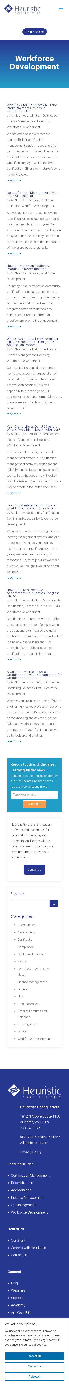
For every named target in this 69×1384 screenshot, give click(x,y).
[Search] (53, 903)
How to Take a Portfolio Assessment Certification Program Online (33, 593)
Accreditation (32, 115)
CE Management (23, 1205)
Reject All (34, 1376)
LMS (39, 518)
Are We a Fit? (21, 1313)
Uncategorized (27, 1024)
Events (22, 961)
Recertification (22, 1183)
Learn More (34, 32)
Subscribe (34, 804)
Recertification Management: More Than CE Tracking (33, 194)
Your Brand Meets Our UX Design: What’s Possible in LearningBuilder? (33, 428)
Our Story (18, 1240)
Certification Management (30, 1175)
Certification (50, 115)
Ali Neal (16, 115)
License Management (21, 121)
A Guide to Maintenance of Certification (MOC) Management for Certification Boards (34, 675)
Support (17, 1298)
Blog (14, 1283)
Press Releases (28, 1004)
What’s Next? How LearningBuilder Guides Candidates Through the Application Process (32, 342)
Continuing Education (21, 518)
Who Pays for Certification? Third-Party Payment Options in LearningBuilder (32, 108)
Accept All (34, 1356)
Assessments (32, 513)
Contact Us (34, 869)
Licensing (43, 121)
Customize (34, 1366)
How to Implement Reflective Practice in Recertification (29, 267)
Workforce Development (23, 127)
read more (14, 180)
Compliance (26, 947)
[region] (34, 1351)
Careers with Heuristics (28, 1248)
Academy (18, 1305)
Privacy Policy (31, 1152)
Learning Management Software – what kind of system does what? (32, 506)
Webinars (24, 1031)
